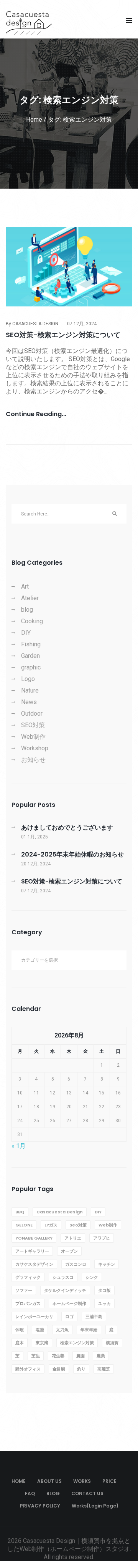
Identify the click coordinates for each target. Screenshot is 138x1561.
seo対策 (78, 1225)
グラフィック (28, 1277)
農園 (80, 1356)
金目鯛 (59, 1369)
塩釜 (40, 1330)
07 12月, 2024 (82, 323)
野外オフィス (28, 1369)
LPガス (51, 1225)
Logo (28, 679)
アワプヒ (101, 1238)
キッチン (106, 1264)
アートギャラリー (32, 1251)
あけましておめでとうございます (67, 827)
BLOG (53, 1493)
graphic (31, 667)
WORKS (82, 1481)
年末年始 (88, 1330)
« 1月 (19, 1145)
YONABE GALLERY (34, 1238)
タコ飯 (104, 1290)
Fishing (31, 644)
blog (27, 609)
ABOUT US (49, 1481)
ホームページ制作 (69, 1303)
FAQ (30, 1493)
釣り (81, 1369)
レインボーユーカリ (34, 1316)
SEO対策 (33, 725)
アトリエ (72, 1238)
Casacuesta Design (59, 1212)
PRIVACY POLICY (40, 1505)
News (29, 702)
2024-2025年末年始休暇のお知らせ (72, 854)
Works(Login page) (95, 1505)
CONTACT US (87, 1493)
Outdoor (32, 713)
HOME (19, 1481)
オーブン (69, 1251)
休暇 (19, 1330)
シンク (91, 1277)
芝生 (35, 1356)
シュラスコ (63, 1277)
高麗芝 (103, 1369)
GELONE (24, 1225)
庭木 (19, 1343)
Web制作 (33, 736)
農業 (101, 1356)
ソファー (23, 1290)
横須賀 (112, 1343)
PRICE (109, 1481)
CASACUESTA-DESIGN (35, 323)
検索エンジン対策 (77, 1343)
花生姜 (58, 1356)
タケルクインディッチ (65, 1290)
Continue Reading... (36, 414)
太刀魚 (62, 1330)
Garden (30, 655)
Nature (30, 690)
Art (25, 586)
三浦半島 (93, 1316)
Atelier (30, 598)
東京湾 (42, 1343)
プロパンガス (28, 1303)
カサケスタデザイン (34, 1264)
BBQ (20, 1212)
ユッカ (104, 1303)
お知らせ (33, 759)
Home (34, 119)
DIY (26, 632)
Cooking (32, 621)
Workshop (34, 748)
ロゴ (69, 1316)
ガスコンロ (75, 1264)
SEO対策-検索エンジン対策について (63, 335)
